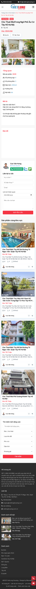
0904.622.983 (7, 2)
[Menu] (2, 7)
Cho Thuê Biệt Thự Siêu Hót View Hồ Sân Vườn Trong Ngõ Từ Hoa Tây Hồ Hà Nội (17, 300)
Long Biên (4, 567)
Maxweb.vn (30, 580)
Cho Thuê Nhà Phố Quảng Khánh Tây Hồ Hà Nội (17, 398)
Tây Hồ (5, 28)
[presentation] (4, 48)
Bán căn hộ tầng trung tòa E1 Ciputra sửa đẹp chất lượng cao (22, 519)
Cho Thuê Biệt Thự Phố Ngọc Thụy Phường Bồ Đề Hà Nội (21, 535)
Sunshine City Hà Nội (7, 559)
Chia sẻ (6, 35)
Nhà (11, 19)
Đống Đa (4, 564)
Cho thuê (11, 13)
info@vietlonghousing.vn (27, 2)
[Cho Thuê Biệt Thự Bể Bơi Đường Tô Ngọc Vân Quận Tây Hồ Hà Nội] (18, 235)
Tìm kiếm (18, 456)
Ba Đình (3, 550)
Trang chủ (4, 13)
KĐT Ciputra (5, 561)
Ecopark (3, 573)
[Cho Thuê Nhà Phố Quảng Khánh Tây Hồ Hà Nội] (18, 382)
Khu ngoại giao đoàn (7, 553)
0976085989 (17, 169)
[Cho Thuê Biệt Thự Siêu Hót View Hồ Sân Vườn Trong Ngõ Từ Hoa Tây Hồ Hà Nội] (18, 284)
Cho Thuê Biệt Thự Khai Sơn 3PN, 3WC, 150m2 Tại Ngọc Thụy (23, 527)
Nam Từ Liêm (5, 556)
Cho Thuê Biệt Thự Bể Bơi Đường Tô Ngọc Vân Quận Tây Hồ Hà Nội (16, 250)
